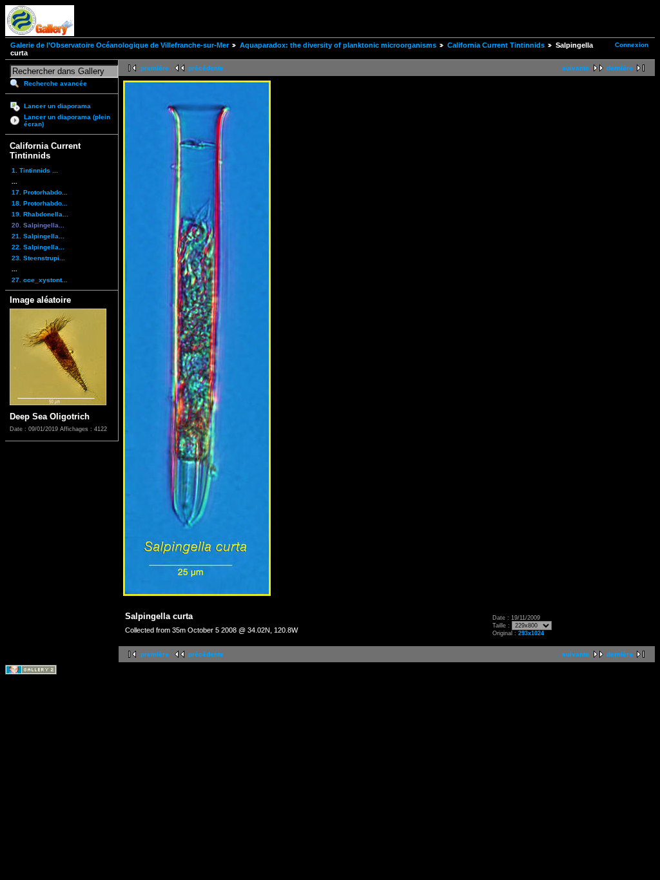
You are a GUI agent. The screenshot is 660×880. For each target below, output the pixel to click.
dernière (620, 68)
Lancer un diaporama (57, 106)
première (155, 68)
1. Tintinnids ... (35, 170)
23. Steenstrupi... (38, 258)
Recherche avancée (55, 83)
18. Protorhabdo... (40, 203)
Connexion (631, 44)
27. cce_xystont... (40, 279)
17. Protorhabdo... (40, 192)
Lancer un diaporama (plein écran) (67, 120)
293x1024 (531, 633)
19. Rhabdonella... (40, 214)
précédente (206, 68)
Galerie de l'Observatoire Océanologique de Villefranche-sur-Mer (119, 45)
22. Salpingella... (38, 247)
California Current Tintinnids (496, 45)
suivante (575, 68)
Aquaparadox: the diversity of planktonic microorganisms (338, 45)
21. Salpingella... (38, 236)
